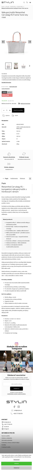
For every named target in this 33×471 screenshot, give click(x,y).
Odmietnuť (16, 468)
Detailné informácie (6, 82)
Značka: (6, 88)
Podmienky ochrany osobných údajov (10, 442)
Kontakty (4, 445)
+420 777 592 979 (18, 413)
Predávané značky (6, 447)
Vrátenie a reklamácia (7, 438)
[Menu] (30, 2)
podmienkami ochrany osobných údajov (16, 394)
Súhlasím (16, 463)
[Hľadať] (24, 2)
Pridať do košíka (18, 110)
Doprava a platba (6, 436)
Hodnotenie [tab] (14, 178)
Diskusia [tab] (22, 178)
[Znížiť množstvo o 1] (4, 110)
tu (30, 457)
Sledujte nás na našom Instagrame (17, 348)
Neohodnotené (13, 86)
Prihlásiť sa (16, 388)
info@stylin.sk (18, 410)
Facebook (14, 407)
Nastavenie (16, 459)
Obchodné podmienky (7, 440)
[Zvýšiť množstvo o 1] (10, 110)
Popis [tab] (6, 178)
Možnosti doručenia (25, 103)
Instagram (18, 407)
